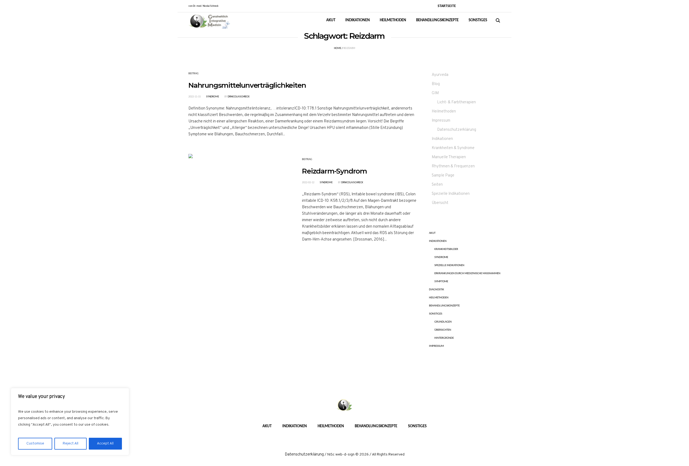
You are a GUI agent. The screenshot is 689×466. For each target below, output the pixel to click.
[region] (70, 421)
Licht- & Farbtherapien (456, 102)
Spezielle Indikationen (451, 193)
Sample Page (443, 175)
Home (337, 48)
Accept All (105, 443)
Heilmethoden (444, 111)
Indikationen (442, 139)
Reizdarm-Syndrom (334, 171)
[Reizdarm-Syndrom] (235, 200)
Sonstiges (435, 313)
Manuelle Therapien (449, 157)
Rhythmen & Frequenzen (453, 166)
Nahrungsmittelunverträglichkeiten (247, 85)
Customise (35, 443)
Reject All (70, 443)
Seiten (437, 184)
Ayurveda (440, 74)
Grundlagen (443, 321)
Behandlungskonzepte (444, 305)
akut (432, 233)
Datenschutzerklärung (456, 129)
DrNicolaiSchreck (238, 96)
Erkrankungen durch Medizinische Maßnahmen (467, 273)
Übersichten (442, 330)
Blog (436, 84)
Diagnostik (436, 289)
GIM (435, 93)
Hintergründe (444, 338)
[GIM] (344, 405)
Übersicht (440, 203)
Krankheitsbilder (446, 249)
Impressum (441, 120)
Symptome (441, 281)
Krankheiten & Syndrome (453, 148)
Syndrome (212, 96)
